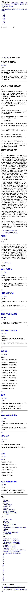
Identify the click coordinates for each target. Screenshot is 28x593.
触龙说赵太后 (7, 501)
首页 (4, 13)
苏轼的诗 (9, 57)
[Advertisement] (14, 42)
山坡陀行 (6, 508)
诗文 (5, 57)
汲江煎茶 (6, 521)
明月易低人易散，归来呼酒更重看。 (12, 551)
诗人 (7, 587)
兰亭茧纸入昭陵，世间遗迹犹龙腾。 (12, 542)
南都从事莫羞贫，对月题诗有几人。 (13, 553)
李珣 (5, 484)
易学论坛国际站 (15, 4)
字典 (4, 15)
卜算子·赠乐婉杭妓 (7, 293)
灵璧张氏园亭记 (8, 533)
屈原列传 (6, 503)
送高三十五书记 (7, 506)
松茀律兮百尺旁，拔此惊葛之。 (11, 539)
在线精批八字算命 (19, 589)
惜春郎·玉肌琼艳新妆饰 (9, 415)
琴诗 (5, 530)
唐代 (2, 354)
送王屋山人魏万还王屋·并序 (10, 512)
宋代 (2, 65)
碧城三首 (4, 351)
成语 (4, 18)
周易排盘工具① (23, 4)
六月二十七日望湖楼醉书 (10, 524)
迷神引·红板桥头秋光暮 (9, 509)
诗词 (4, 21)
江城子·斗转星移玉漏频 (9, 314)
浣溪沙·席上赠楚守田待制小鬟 (11, 532)
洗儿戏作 (6, 529)
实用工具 (11, 6)
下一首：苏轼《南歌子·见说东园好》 (9, 233)
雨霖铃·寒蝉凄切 (8, 504)
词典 (4, 16)
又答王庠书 (6, 525)
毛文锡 (5, 398)
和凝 (5, 317)
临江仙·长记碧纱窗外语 (9, 511)
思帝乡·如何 (5, 436)
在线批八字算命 (14, 3)
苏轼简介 (4, 236)
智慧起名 (22, 3)
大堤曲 (3, 453)
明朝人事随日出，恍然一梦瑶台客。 (12, 540)
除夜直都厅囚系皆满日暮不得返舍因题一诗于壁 (15, 527)
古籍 (4, 22)
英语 (4, 24)
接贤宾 (3, 395)
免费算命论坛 (7, 4)
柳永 (5, 418)
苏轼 (5, 65)
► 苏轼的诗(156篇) (6, 263)
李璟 (5, 333)
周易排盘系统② (4, 6)
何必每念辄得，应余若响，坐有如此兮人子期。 (15, 550)
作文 (24, 587)
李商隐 (5, 354)
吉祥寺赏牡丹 (7, 522)
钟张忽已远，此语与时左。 (10, 548)
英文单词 (20, 587)
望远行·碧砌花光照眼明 (9, 330)
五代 (2, 317)
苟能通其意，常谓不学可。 (10, 545)
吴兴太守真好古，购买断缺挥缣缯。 (12, 543)
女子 (2, 82)
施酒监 (5, 296)
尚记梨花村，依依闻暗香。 (10, 546)
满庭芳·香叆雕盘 (6, 269)
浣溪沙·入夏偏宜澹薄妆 (9, 482)
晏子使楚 (6, 500)
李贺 (5, 456)
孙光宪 (5, 439)
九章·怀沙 (7, 514)
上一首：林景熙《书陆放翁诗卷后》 (9, 230)
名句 (4, 19)
